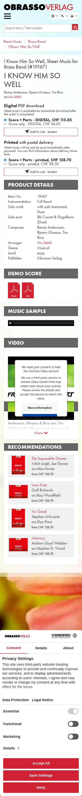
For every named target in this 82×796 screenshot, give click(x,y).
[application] (41, 323)
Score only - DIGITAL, (35, 124)
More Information (40, 407)
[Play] (10, 323)
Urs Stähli (14, 97)
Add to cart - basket (43, 132)
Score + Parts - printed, (40, 160)
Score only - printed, (34, 164)
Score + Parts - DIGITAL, (40, 120)
